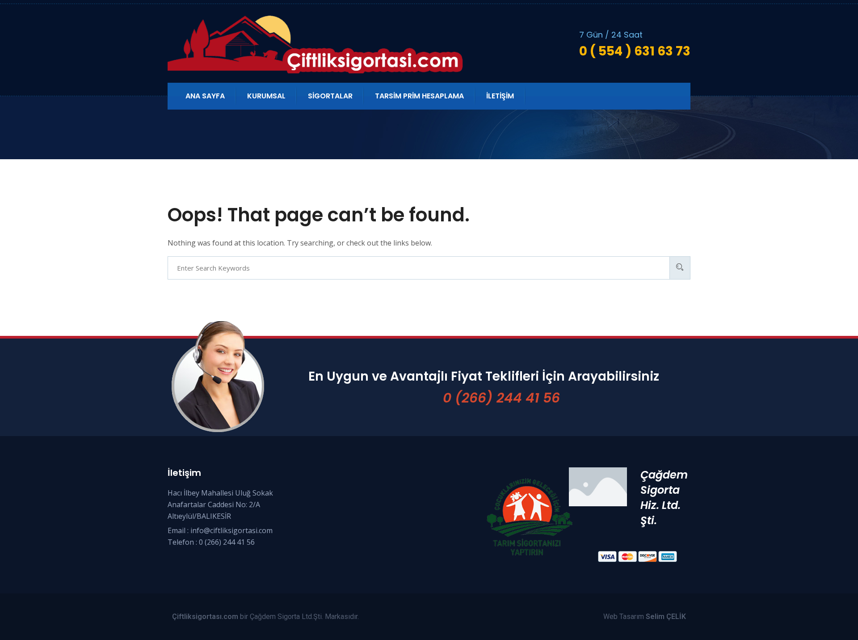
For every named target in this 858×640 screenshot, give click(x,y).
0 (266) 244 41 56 (501, 397)
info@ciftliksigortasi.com (231, 530)
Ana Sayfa (205, 96)
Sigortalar (330, 96)
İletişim (500, 96)
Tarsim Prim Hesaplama (419, 96)
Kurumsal (266, 96)
